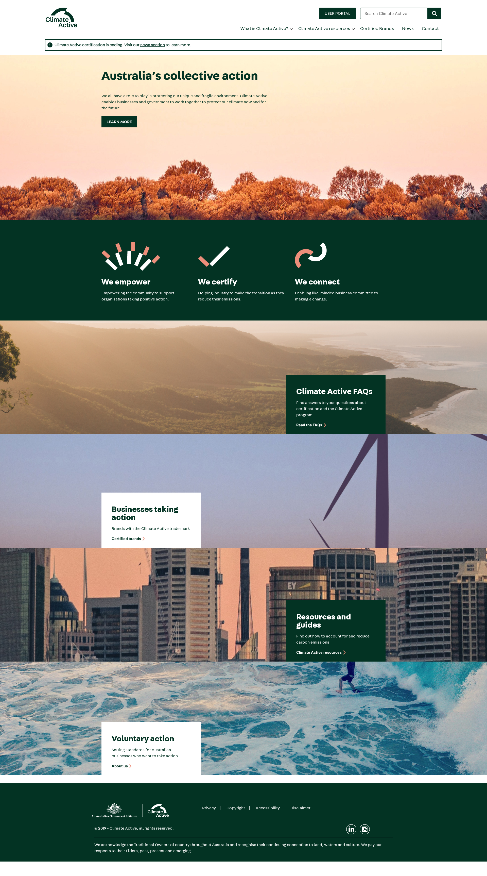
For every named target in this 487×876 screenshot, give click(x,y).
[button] (337, 13)
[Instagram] (365, 829)
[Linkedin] (351, 829)
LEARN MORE (119, 122)
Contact (430, 28)
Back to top (465, 868)
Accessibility (268, 808)
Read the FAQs (309, 425)
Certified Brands (377, 28)
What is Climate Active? (264, 28)
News (408, 28)
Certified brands (126, 538)
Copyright (236, 808)
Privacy (209, 808)
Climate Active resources (324, 28)
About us (120, 766)
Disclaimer (300, 808)
